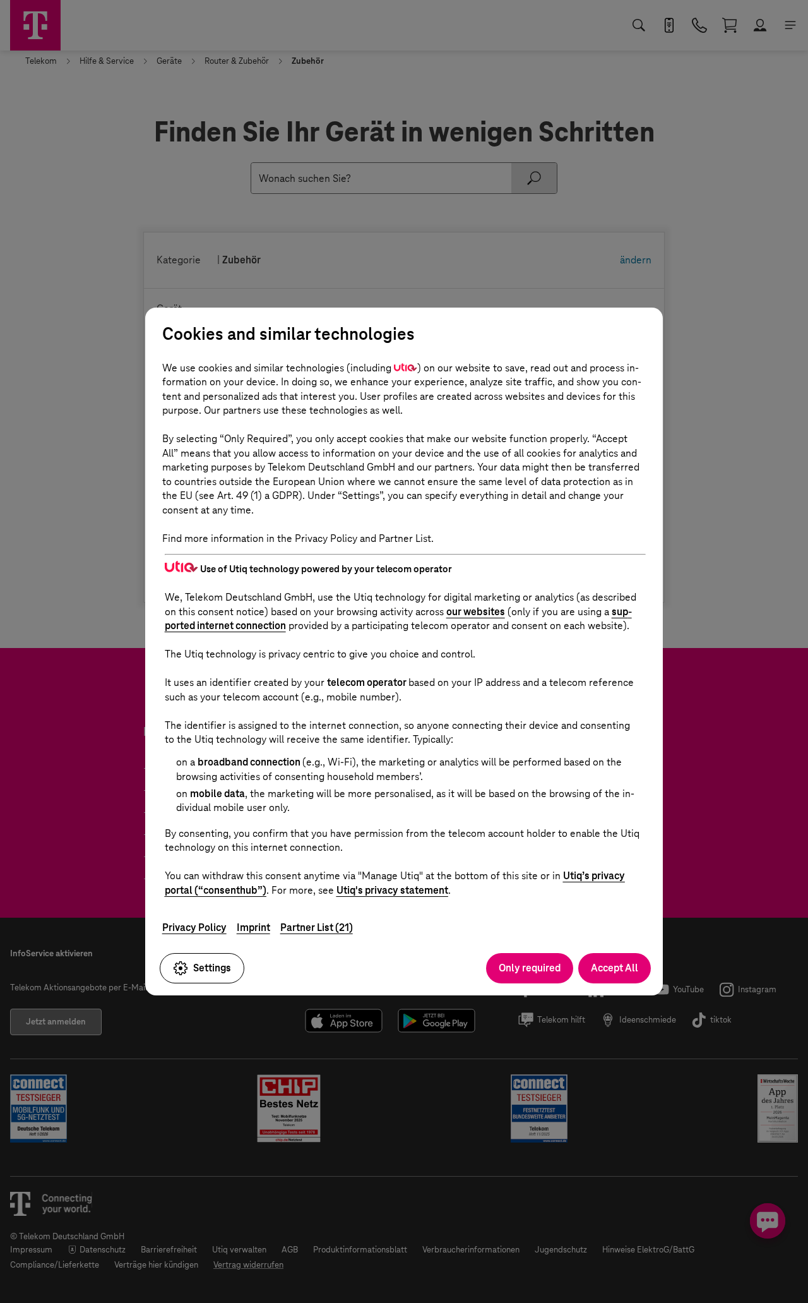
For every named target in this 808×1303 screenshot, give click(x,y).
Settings (212, 968)
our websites (475, 611)
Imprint (253, 927)
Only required (530, 968)
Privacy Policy (194, 927)
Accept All (614, 968)
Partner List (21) (316, 927)
